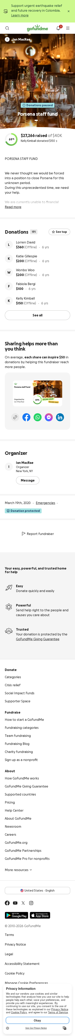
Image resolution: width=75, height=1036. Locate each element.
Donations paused (39, 105)
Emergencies (45, 503)
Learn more (20, 15)
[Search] (7, 28)
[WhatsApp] (38, 417)
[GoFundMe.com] (37, 28)
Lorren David (25, 242)
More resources (16, 870)
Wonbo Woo (25, 270)
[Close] (68, 11)
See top (61, 231)
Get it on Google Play (16, 915)
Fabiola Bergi (25, 284)
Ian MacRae (24, 462)
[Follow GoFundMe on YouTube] (15, 903)
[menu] (68, 28)
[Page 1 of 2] (36, 120)
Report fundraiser (40, 534)
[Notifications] (58, 28)
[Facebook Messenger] (49, 417)
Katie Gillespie (26, 256)
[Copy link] (15, 417)
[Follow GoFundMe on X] (23, 903)
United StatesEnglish (39, 890)
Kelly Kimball (25, 298)
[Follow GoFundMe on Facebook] (7, 903)
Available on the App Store (40, 915)
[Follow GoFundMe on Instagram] (31, 903)
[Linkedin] (60, 417)
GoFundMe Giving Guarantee (37, 639)
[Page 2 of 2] (40, 120)
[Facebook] (26, 417)
